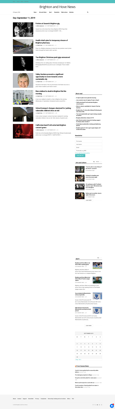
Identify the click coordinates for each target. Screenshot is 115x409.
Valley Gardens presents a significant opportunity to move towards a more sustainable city (49, 76)
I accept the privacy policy (83, 153)
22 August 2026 (80, 296)
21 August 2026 (80, 312)
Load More (88, 200)
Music (97, 161)
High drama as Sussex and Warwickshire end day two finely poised (83, 309)
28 (96, 353)
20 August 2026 (90, 189)
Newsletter (26, 1)
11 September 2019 (50, 26)
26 (88, 353)
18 (84, 350)
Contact (18, 1)
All (94, 161)
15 (100, 347)
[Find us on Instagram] (101, 12)
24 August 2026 (90, 179)
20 (92, 350)
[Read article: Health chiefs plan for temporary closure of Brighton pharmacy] (23, 46)
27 (92, 353)
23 (77, 353)
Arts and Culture (42, 12)
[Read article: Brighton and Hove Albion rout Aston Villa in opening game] (97, 265)
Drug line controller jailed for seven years (86, 377)
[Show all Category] (101, 161)
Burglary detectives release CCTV (85, 117)
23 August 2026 (80, 266)
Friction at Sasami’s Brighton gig (47, 23)
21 (96, 350)
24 (81, 353)
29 (100, 353)
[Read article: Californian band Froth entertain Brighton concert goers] (23, 131)
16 (77, 350)
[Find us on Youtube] (96, 12)
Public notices (64, 12)
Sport (50, 12)
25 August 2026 (90, 170)
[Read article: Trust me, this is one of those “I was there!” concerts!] (79, 169)
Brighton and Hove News (57, 6)
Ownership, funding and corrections (57, 398)
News (35, 12)
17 (81, 350)
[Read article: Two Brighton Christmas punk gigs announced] (23, 63)
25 (84, 353)
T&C (73, 398)
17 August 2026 (90, 196)
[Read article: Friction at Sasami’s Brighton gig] (23, 29)
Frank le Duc (39, 45)
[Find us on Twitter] (93, 12)
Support (21, 1)
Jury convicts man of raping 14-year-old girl (87, 100)
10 (56, 113)
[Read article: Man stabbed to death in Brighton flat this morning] (23, 97)
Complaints (43, 398)
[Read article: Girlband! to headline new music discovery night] (79, 178)
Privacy (37, 398)
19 (88, 350)
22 (100, 350)
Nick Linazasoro (40, 26)
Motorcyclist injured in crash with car (84, 382)
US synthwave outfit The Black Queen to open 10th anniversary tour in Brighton (94, 186)
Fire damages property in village (83, 375)
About (14, 1)
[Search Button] (87, 12)
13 (92, 347)
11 (84, 347)
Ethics (68, 398)
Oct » (80, 359)
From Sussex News (83, 366)
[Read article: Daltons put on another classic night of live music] (79, 195)
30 (77, 357)
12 (88, 347)
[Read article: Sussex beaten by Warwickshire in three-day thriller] (97, 296)
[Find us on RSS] (98, 12)
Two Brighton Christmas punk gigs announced (53, 57)
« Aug (76, 359)
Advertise (71, 12)
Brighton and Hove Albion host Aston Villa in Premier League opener (82, 279)
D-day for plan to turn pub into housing (86, 97)
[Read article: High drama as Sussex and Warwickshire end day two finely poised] (97, 310)
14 (96, 347)
